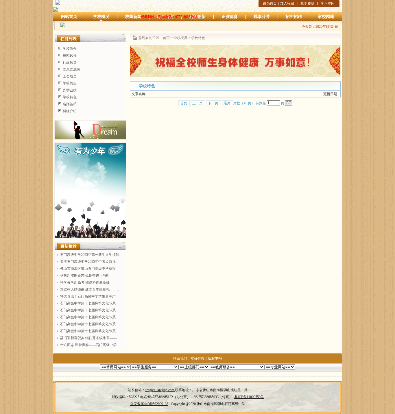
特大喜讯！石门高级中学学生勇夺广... (89, 296)
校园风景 (70, 55)
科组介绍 (70, 111)
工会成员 (70, 76)
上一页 (198, 103)
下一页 (213, 103)
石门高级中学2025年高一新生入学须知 (89, 255)
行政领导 (70, 62)
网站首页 (69, 16)
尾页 (227, 103)
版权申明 (215, 358)
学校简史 (70, 83)
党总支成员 (71, 69)
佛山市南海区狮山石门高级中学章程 (88, 269)
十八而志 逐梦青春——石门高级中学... (89, 345)
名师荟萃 (70, 104)
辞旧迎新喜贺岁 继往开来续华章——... (89, 338)
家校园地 (326, 16)
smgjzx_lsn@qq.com (160, 390)
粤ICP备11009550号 (249, 397)
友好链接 (197, 358)
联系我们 (180, 358)
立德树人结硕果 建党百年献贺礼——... (89, 289)
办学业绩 (70, 90)
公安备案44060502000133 (149, 404)
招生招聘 (294, 16)
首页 (166, 38)
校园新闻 (133, 16)
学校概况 (101, 16)
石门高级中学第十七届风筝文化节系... (89, 303)
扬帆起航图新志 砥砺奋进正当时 (85, 275)
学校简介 (70, 49)
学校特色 (70, 97)
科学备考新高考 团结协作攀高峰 (85, 282)
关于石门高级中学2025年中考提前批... (89, 262)
